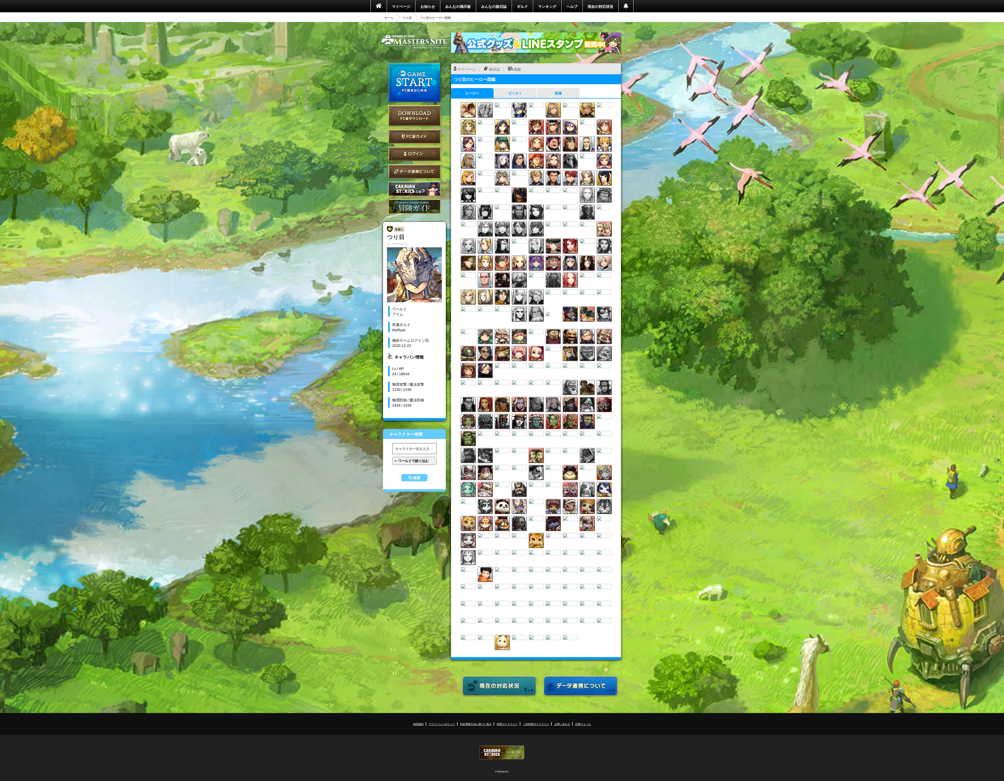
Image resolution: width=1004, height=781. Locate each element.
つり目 (407, 17)
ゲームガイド (414, 206)
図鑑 (517, 69)
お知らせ (427, 6)
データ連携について (414, 171)
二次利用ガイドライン (536, 724)
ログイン (414, 154)
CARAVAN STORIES (502, 752)
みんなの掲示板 (458, 6)
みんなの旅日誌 (494, 6)
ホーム (389, 17)
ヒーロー (472, 92)
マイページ (401, 6)
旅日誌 (494, 69)
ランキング (547, 6)
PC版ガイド (414, 136)
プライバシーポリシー (442, 724)
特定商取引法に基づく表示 (476, 724)
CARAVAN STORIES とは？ (414, 189)
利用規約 (418, 724)
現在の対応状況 (600, 6)
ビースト (515, 92)
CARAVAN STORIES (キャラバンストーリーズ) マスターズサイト (414, 41)
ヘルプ (572, 6)
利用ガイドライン (507, 724)
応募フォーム (583, 724)
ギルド (522, 6)
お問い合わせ (562, 724)
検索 (416, 478)
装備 (558, 92)
